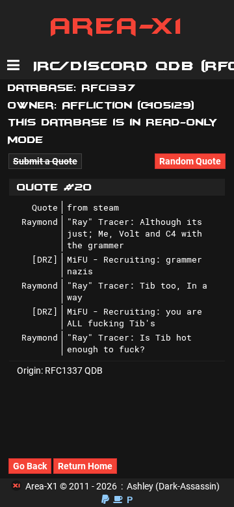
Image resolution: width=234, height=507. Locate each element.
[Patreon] (130, 499)
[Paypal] (105, 499)
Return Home (85, 466)
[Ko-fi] (118, 499)
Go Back (30, 466)
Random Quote (190, 161)
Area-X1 (117, 26)
